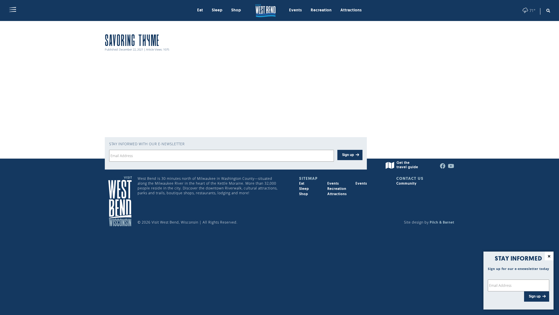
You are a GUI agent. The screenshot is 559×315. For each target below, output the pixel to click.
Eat (200, 10)
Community (406, 184)
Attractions (351, 10)
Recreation (321, 10)
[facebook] (443, 167)
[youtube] (451, 167)
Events (295, 10)
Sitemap (308, 179)
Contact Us (410, 179)
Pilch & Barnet (442, 222)
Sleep (217, 10)
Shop (236, 10)
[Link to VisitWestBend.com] (265, 10)
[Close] (549, 256)
